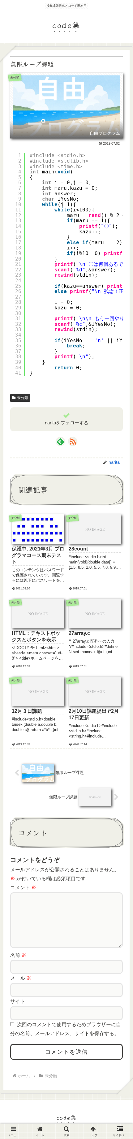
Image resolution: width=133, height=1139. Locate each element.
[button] (119, 904)
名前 (18, 955)
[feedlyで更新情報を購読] (60, 441)
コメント (23, 887)
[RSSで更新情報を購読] (73, 441)
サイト (17, 1001)
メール (20, 978)
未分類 (22, 398)
